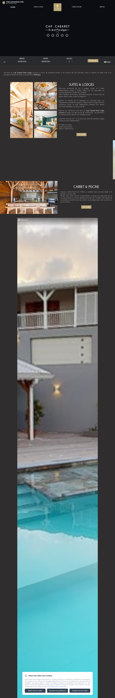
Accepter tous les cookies (80, 690)
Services (102, 7)
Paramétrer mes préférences (57, 690)
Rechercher (93, 61)
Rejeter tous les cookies (35, 690)
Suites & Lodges (38, 7)
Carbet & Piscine (76, 7)
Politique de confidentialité (58, 686)
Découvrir (81, 134)
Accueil (12, 6)
